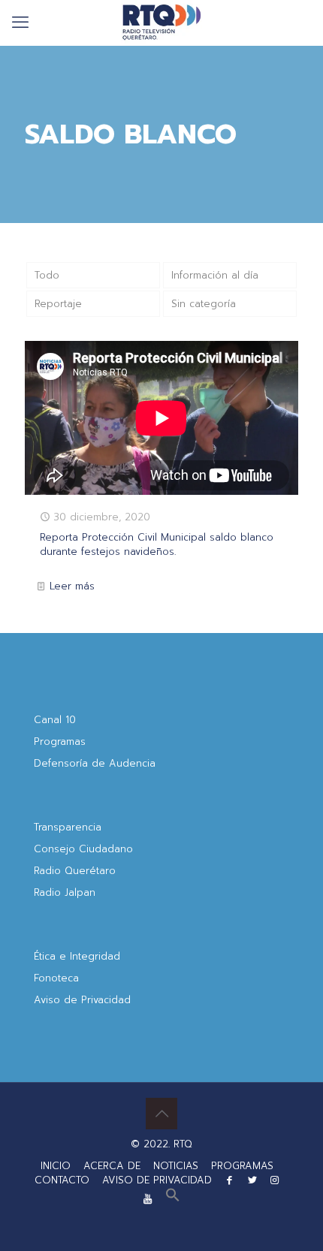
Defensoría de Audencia (94, 763)
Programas (60, 741)
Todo (47, 275)
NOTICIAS (175, 1166)
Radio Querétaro (75, 871)
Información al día (214, 275)
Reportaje (58, 304)
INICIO (56, 1166)
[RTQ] (161, 22)
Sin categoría (203, 304)
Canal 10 (55, 720)
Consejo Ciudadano (83, 849)
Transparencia (67, 827)
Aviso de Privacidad (82, 1000)
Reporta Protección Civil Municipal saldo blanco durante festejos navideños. (156, 544)
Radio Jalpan (64, 892)
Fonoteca (56, 978)
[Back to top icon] (161, 1113)
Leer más (72, 586)
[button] (172, 1199)
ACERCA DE (111, 1166)
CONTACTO (62, 1180)
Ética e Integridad (77, 956)
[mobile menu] (20, 22)
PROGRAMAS (242, 1166)
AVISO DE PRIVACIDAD (157, 1180)
